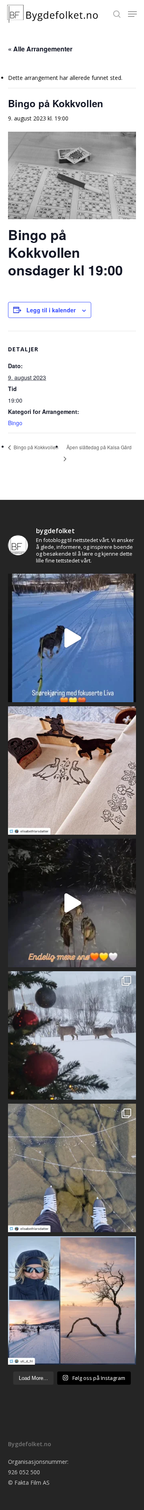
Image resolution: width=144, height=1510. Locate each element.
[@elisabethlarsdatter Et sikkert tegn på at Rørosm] (72, 770)
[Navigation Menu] (132, 14)
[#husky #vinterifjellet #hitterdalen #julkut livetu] (72, 903)
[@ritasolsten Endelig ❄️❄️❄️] (72, 1035)
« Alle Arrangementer (40, 48)
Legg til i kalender (51, 310)
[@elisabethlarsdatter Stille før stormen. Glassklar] (72, 1168)
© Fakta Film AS (29, 1482)
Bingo (15, 423)
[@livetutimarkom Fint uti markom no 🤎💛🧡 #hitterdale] (72, 638)
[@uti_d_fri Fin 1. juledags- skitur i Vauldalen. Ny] (72, 1300)
